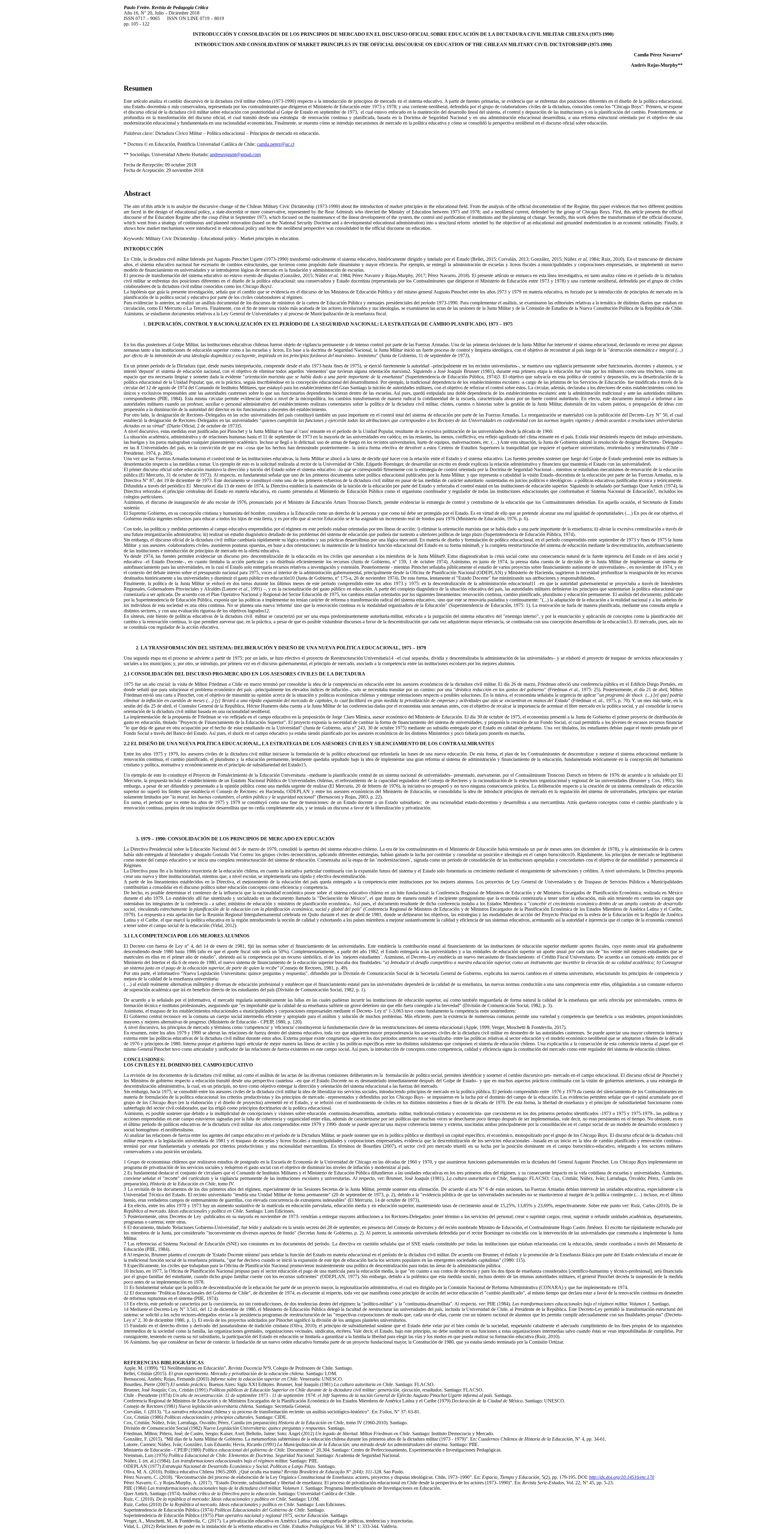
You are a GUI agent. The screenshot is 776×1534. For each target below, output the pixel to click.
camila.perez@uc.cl (275, 144)
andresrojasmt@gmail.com (235, 154)
